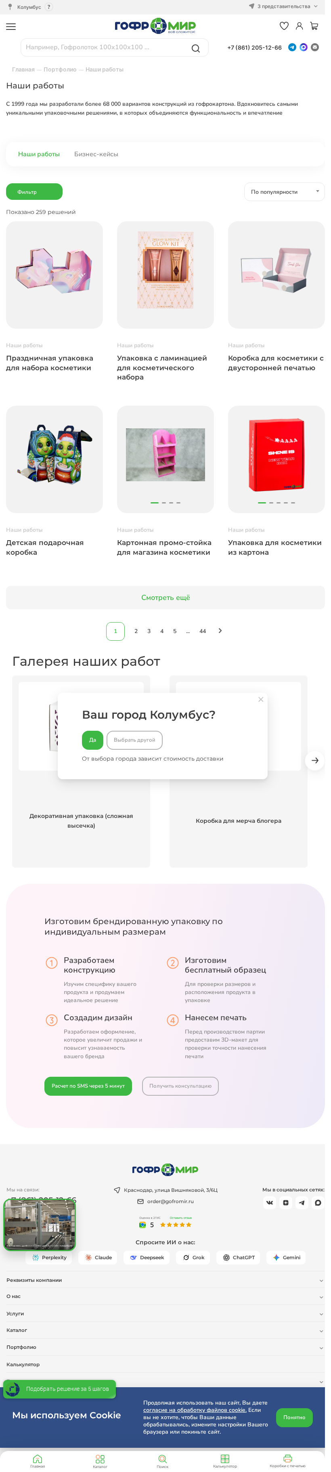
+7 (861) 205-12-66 (254, 47)
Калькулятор (225, 1466)
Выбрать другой (134, 740)
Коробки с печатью (288, 1466)
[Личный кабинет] (299, 26)
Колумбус (29, 7)
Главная (37, 1466)
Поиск (162, 1466)
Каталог (100, 1466)
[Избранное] (284, 26)
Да (92, 740)
